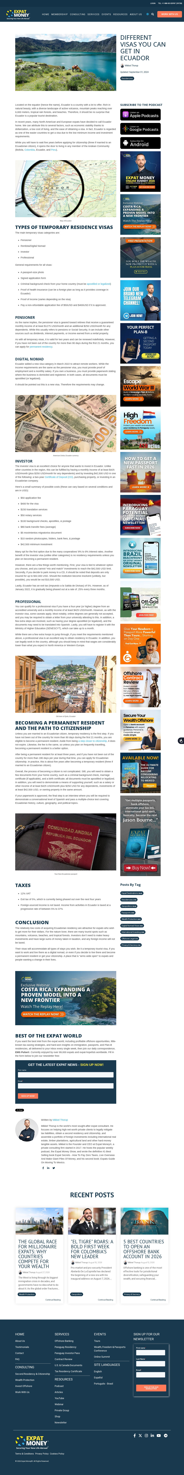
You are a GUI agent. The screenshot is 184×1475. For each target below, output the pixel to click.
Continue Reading (53, 1300)
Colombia (30, 149)
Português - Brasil (103, 1383)
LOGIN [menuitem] (152, 3)
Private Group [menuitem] (62, 1410)
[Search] (153, 14)
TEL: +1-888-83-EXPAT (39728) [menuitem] (170, 3)
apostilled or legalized (98, 284)
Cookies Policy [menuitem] (57, 1453)
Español (98, 1377)
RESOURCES (120, 14)
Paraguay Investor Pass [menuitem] (67, 1353)
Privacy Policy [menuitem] (42, 1453)
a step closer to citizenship (92, 741)
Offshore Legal (130, 938)
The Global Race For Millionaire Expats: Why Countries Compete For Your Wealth (37, 1253)
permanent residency (41, 346)
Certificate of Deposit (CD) (59, 477)
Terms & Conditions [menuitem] (24, 1453)
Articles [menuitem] (59, 1392)
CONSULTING (77, 14)
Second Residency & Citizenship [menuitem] (32, 1373)
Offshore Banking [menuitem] (64, 1341)
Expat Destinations (132, 893)
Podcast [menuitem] (59, 1386)
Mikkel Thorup (131, 65)
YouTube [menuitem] (59, 1398)
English (98, 1371)
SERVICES (94, 14)
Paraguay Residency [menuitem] (65, 1347)
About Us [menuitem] (20, 1341)
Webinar (59, 1404)
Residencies (127, 78)
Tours (97, 1341)
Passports (128, 912)
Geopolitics (129, 906)
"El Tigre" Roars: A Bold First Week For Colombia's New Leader (92, 1249)
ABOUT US (136, 14)
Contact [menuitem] (19, 1353)
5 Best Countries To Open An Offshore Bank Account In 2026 (143, 1249)
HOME (45, 14)
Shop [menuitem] (57, 1416)
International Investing (133, 932)
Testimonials (22, 1347)
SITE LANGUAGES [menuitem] (107, 1365)
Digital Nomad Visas (132, 925)
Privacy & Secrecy (131, 945)
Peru (53, 149)
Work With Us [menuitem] (22, 1392)
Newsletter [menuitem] (61, 1422)
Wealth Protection (131, 919)
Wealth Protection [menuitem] (24, 1380)
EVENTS (106, 14)
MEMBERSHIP (59, 14)
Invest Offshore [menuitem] (23, 1386)
